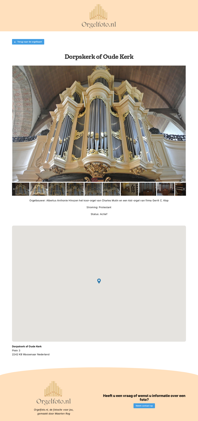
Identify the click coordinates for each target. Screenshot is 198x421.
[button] (99, 281)
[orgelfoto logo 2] (99, 4)
